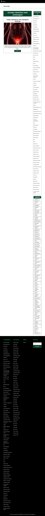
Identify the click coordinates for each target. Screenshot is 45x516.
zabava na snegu (36, 313)
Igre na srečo (36, 55)
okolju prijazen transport (37, 276)
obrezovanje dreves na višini (37, 272)
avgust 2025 (15, 357)
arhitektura (36, 199)
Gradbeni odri (6, 377)
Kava (34, 63)
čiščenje (36, 328)
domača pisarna (36, 215)
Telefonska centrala (37, 160)
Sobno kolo (35, 143)
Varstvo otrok (36, 168)
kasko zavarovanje (37, 241)
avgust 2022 (15, 419)
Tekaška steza (36, 158)
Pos (4, 444)
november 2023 (16, 391)
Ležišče (35, 83)
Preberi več (18, 51)
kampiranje (37, 236)
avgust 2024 (15, 374)
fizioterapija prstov (37, 224)
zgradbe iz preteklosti (36, 322)
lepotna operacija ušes (37, 252)
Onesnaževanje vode (37, 111)
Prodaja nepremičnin (37, 131)
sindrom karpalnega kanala (37, 289)
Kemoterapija (36, 65)
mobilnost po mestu (37, 259)
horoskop (36, 232)
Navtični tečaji (36, 97)
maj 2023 (15, 402)
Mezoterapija (36, 95)
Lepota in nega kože (37, 81)
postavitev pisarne (36, 280)
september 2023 (16, 395)
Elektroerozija (36, 41)
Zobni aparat (36, 187)
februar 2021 (15, 433)
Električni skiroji (36, 39)
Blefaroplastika (6, 353)
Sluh (34, 141)
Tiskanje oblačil (36, 164)
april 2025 (15, 363)
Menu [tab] (4, 1)
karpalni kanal (37, 238)
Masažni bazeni (36, 91)
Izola (34, 59)
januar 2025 (15, 368)
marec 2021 (15, 431)
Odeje (35, 105)
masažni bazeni (36, 256)
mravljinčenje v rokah (37, 263)
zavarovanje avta (37, 319)
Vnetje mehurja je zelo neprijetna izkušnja (18, 20)
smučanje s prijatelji (37, 295)
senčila (36, 285)
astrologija (36, 205)
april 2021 (15, 429)
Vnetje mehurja (36, 172)
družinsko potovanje (36, 218)
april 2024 (15, 382)
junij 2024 (15, 378)
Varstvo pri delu (36, 170)
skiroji (36, 292)
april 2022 (15, 427)
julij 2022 (15, 421)
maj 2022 (15, 425)
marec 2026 (15, 348)
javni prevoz (37, 234)
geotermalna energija (37, 227)
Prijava (24, 342)
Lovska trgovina (36, 87)
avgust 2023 (15, 397)
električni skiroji (37, 221)
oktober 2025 (16, 353)
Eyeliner (35, 45)
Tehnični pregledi (36, 156)
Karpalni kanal (36, 61)
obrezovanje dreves (37, 268)
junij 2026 (15, 344)
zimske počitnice (36, 326)
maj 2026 (15, 346)
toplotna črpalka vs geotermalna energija (37, 302)
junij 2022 (15, 423)
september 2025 (16, 355)
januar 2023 (15, 410)
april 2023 (15, 404)
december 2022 (16, 412)
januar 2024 (15, 387)
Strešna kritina (36, 152)
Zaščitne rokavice (37, 183)
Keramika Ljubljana (37, 67)
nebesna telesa (37, 265)
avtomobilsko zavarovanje (37, 211)
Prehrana (35, 127)
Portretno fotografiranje (36, 120)
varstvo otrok (37, 310)
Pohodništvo (36, 117)
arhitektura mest (36, 202)
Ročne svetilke (36, 135)
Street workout (6, 469)
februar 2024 (15, 385)
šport (35, 330)
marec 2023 (15, 406)
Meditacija (35, 93)
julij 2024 (15, 376)
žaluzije (35, 179)
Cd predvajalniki (36, 31)
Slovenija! (6, 6)
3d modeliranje (36, 16)
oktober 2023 (16, 393)
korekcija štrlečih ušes (37, 249)
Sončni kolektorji (36, 145)
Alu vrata (35, 22)
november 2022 (16, 414)
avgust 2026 (15, 342)
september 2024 (16, 372)
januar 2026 (15, 351)
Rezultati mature (36, 133)
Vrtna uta (5, 493)
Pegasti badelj (36, 115)
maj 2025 (15, 361)
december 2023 (16, 389)
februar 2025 (15, 367)
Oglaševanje (36, 109)
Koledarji (35, 73)
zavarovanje (37, 316)
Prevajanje (35, 129)
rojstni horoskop (36, 283)
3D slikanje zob (36, 18)
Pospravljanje (36, 125)
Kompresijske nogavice (36, 76)
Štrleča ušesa (36, 154)
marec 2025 (15, 365)
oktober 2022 (16, 416)
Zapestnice (35, 181)
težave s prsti (37, 298)
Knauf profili (36, 69)
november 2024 (16, 370)
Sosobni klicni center (7, 467)
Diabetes (35, 33)
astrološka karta (36, 208)
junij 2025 (15, 359)
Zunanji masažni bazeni (36, 192)
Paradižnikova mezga (37, 113)
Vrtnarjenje (5, 495)
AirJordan (35, 20)
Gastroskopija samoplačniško (36, 48)
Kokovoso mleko (36, 71)
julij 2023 (15, 399)
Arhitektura (35, 24)
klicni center (37, 244)
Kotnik (35, 79)
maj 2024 (15, 380)
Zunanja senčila (36, 189)
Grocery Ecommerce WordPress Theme (18, 514)
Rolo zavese (36, 137)
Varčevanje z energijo (37, 166)
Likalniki (35, 85)
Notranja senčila (36, 99)
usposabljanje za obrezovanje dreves (37, 307)
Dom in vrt (35, 35)
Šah (34, 139)
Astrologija (5, 351)
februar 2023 (15, 408)
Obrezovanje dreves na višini (37, 103)
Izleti (34, 57)
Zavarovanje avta (37, 185)
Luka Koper (36, 89)
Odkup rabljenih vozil (37, 107)
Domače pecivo (36, 37)
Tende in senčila (36, 162)
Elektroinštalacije (36, 43)
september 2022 (16, 417)
